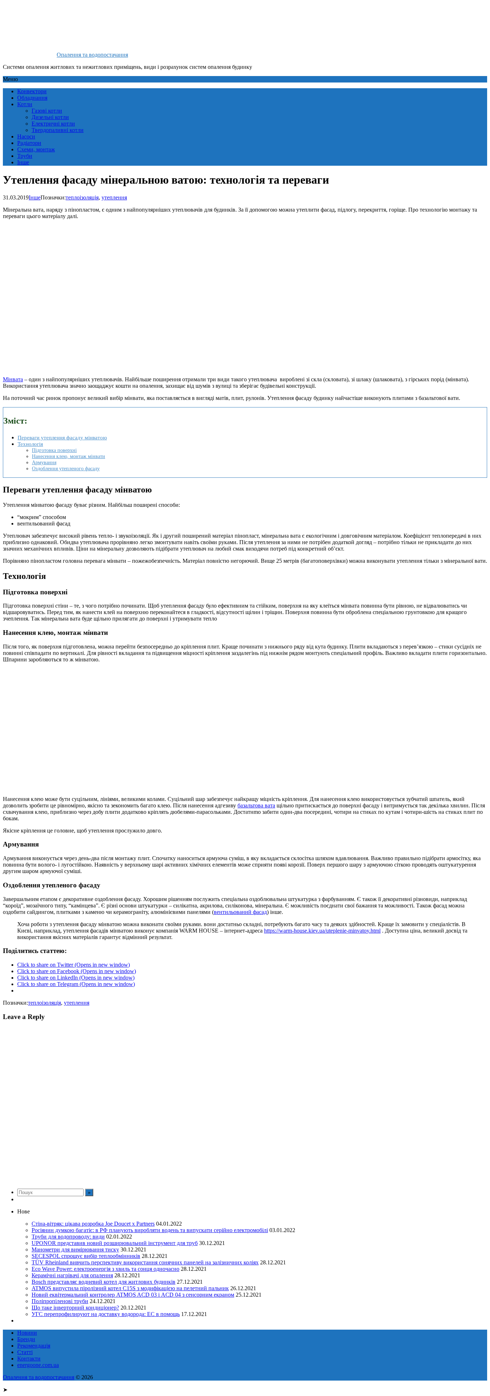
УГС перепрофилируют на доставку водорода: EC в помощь (106, 1314)
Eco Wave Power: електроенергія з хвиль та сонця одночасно (105, 1269)
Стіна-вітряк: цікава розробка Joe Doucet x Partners (93, 1224)
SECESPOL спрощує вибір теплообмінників (86, 1256)
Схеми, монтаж (36, 149)
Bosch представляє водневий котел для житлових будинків (103, 1282)
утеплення (114, 197)
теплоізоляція (82, 197)
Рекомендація (33, 1346)
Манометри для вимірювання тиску (75, 1249)
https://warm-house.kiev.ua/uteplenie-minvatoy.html (322, 931)
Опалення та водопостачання (92, 55)
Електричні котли (53, 124)
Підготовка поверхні (54, 450)
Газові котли (47, 111)
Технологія (30, 444)
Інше (23, 162)
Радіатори (29, 143)
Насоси (26, 136)
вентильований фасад (240, 912)
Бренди (26, 1339)
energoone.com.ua (38, 1365)
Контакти (29, 1358)
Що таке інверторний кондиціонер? (75, 1308)
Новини (27, 1333)
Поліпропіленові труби (60, 1301)
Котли (24, 104)
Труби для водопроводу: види (68, 1237)
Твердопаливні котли (58, 130)
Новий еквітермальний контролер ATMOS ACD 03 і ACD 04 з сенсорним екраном (133, 1295)
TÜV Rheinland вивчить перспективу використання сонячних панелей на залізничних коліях (145, 1262)
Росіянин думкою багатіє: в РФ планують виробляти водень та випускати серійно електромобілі (150, 1230)
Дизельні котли (50, 117)
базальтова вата (256, 805)
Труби (24, 156)
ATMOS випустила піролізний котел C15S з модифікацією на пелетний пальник (130, 1288)
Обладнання (32, 98)
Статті (25, 1352)
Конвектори (32, 91)
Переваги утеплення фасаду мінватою (62, 437)
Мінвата (13, 379)
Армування (44, 462)
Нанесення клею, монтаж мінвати (68, 456)
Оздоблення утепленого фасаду (66, 468)
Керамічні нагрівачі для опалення (72, 1275)
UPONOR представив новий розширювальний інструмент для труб (115, 1243)
